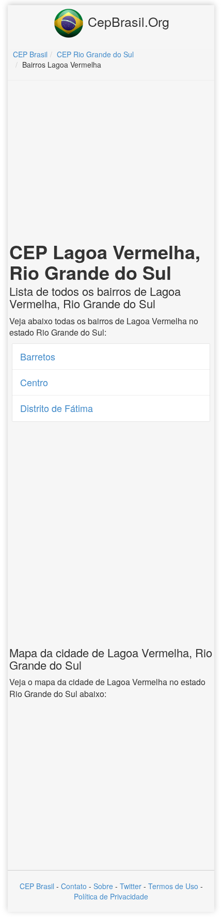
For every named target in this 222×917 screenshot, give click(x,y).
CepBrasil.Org (126, 21)
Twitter (130, 886)
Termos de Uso (173, 886)
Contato (74, 886)
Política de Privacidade (111, 896)
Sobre (103, 886)
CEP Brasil (37, 886)
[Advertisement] (111, 163)
